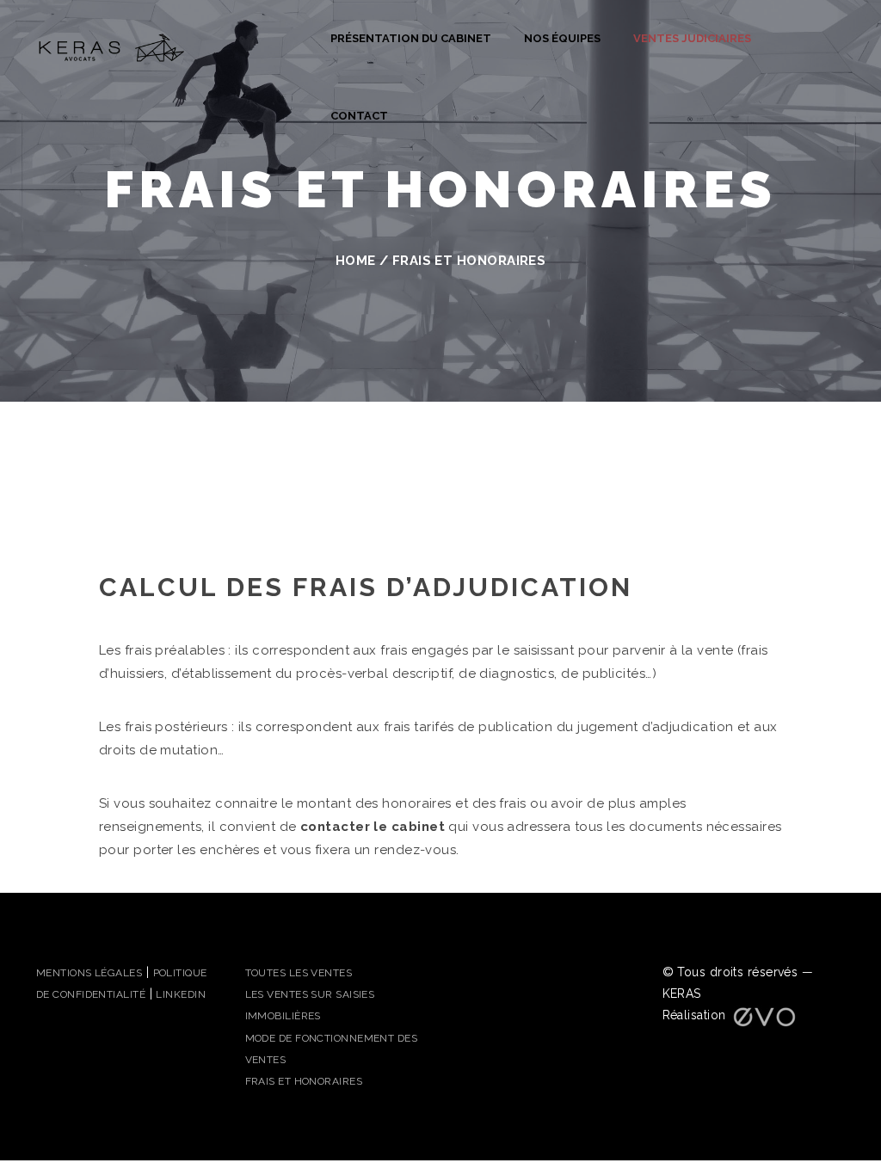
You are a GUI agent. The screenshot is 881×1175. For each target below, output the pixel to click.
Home (356, 260)
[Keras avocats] (112, 46)
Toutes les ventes (299, 973)
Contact (359, 115)
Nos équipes (562, 38)
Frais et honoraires (304, 1081)
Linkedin (181, 994)
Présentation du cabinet (410, 38)
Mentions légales (89, 973)
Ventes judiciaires (692, 38)
